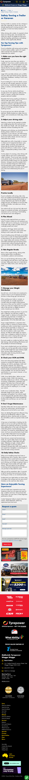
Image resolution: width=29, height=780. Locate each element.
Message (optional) (6, 528)
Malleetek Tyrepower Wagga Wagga (16, 5)
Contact (4, 733)
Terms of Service (15, 540)
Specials (4, 731)
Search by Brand (6, 709)
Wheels (4, 715)
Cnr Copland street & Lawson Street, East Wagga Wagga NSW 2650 (15, 664)
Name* (4, 509)
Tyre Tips (4, 713)
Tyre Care (4, 711)
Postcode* (4, 524)
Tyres (3, 703)
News (3, 739)
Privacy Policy (5, 540)
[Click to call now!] (16, 2)
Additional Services (6, 729)
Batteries (4, 722)
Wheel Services (5, 728)
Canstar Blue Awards (7, 746)
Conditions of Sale (18, 776)
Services (4, 720)
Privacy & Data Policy (10, 776)
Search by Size (5, 707)
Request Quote (7, 544)
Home (4, 10)
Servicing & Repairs (6, 724)
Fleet (3, 737)
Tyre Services (5, 726)
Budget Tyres (5, 748)
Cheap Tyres (5, 750)
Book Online (5, 735)
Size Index (4, 744)
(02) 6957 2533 (9, 668)
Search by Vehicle (6, 705)
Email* (3, 519)
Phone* (4, 514)
